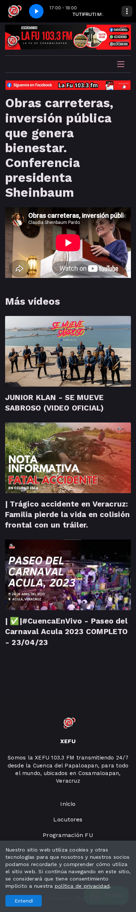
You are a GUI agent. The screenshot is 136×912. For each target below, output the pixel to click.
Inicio (67, 803)
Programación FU (68, 835)
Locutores (67, 819)
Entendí (24, 901)
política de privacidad (82, 886)
